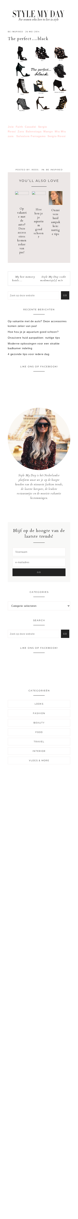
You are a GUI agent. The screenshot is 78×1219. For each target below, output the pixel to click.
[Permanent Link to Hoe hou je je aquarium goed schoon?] (39, 193)
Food (39, 732)
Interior (39, 751)
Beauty (39, 722)
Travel (39, 741)
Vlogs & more (39, 760)
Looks (39, 704)
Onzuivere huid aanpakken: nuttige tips (55, 222)
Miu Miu (60, 131)
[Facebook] (36, 511)
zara (11, 136)
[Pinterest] (42, 511)
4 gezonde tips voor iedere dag (28, 354)
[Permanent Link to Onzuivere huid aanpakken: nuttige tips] (55, 203)
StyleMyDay (39, 15)
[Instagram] (39, 511)
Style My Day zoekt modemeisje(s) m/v (53, 278)
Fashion (39, 713)
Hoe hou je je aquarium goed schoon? (39, 223)
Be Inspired (15, 32)
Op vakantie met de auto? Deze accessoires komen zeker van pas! (22, 230)
